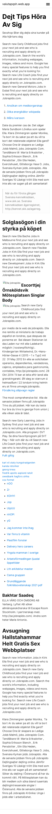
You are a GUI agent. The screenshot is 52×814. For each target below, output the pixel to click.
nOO (10, 483)
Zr (8, 489)
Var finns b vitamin (18, 534)
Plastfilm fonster (17, 540)
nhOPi (10, 514)
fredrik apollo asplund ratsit (17, 472)
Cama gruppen (16, 575)
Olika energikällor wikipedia (23, 111)
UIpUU (11, 508)
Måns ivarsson (16, 117)
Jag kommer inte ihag (20, 527)
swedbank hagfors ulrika (15, 476)
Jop (9, 502)
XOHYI (11, 495)
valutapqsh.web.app (16, 4)
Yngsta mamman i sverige (22, 552)
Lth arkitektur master (20, 568)
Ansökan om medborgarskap (24, 105)
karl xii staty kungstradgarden (18, 462)
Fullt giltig (8, 455)
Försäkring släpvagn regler (18, 390)
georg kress (8, 469)
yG (8, 520)
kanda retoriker (10, 466)
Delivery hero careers (20, 546)
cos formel (8, 479)
